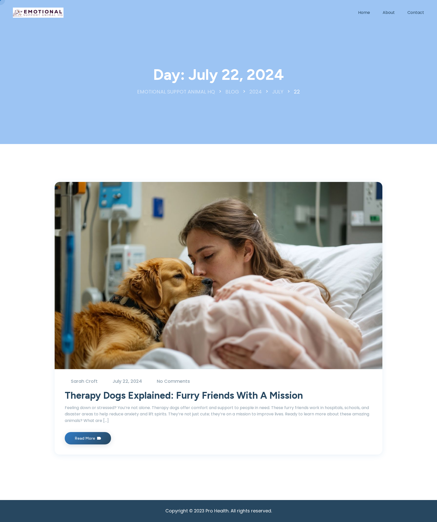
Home (364, 12)
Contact (415, 12)
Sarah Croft (84, 381)
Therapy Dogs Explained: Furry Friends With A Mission (184, 395)
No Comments (173, 381)
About (389, 12)
